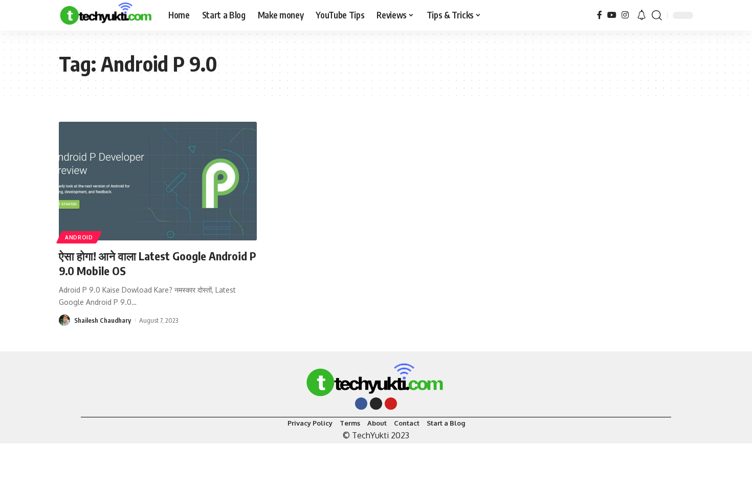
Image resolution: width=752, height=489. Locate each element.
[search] (657, 15)
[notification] (641, 15)
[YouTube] (612, 15)
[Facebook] (599, 15)
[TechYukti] (105, 15)
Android (79, 237)
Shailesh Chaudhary (102, 320)
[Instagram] (625, 15)
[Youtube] (391, 403)
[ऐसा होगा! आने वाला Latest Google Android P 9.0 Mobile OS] (158, 181)
